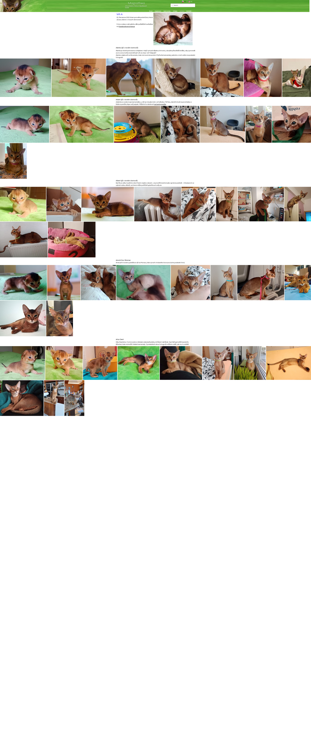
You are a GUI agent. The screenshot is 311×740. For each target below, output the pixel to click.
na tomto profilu (160, 104)
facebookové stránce (127, 26)
